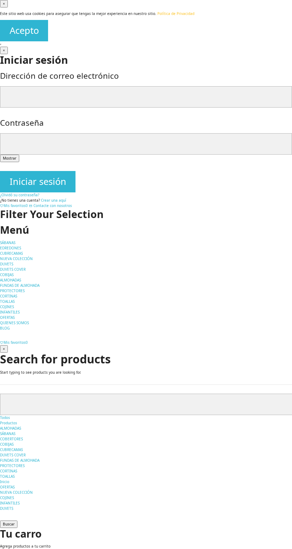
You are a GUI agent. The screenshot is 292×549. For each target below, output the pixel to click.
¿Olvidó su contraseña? (19, 194)
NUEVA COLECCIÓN (16, 492)
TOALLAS (7, 476)
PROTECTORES (12, 465)
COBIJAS (7, 444)
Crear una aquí (53, 200)
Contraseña (22, 122)
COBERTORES (11, 438)
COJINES (7, 497)
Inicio (4, 481)
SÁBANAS (7, 433)
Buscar (9, 524)
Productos (8, 422)
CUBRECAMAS (11, 449)
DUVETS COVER (13, 454)
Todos (5, 417)
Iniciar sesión (38, 181)
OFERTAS (7, 487)
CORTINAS (8, 470)
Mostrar (9, 158)
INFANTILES (10, 503)
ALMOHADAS (10, 428)
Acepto (24, 30)
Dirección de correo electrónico (59, 75)
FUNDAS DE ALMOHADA (20, 460)
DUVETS (6, 508)
